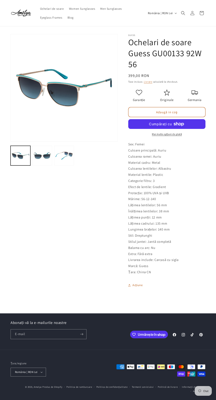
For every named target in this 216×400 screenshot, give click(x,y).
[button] (183, 13)
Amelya (38, 386)
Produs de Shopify (52, 386)
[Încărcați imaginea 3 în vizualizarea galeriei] (64, 156)
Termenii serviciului (143, 386)
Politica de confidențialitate (112, 386)
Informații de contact (193, 386)
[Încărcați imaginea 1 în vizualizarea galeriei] (20, 156)
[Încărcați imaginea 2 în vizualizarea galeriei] (42, 156)
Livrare (148, 81)
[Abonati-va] (81, 334)
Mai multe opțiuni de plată (167, 134)
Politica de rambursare (79, 386)
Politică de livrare (168, 386)
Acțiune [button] (137, 285)
